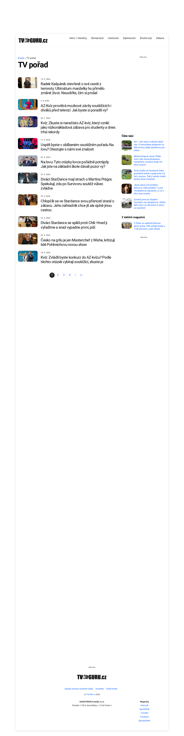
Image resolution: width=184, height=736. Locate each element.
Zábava (160, 38)
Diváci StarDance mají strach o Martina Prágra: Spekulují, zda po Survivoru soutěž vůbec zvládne (76, 183)
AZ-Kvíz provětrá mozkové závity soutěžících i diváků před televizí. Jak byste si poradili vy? (76, 108)
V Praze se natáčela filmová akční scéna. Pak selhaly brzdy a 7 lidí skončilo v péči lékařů (149, 226)
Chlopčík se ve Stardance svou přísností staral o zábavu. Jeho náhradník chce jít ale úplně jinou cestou (77, 205)
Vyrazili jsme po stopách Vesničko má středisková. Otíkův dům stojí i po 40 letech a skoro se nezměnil (149, 203)
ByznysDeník (144, 720)
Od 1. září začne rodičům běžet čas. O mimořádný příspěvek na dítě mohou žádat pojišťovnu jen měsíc (149, 146)
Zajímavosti (129, 38)
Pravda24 (144, 717)
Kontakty (100, 689)
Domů (21, 58)
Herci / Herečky (78, 38)
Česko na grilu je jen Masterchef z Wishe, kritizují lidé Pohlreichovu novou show (78, 242)
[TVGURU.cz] (33, 43)
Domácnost (97, 38)
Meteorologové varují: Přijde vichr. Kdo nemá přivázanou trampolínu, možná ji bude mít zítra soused (148, 160)
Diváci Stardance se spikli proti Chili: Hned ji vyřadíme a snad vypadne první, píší (74, 225)
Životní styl (146, 38)
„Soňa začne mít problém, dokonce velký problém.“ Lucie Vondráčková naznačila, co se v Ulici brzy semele (149, 189)
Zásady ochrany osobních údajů (79, 689)
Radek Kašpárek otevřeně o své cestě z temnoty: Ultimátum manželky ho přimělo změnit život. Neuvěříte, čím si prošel (72, 88)
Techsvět (144, 705)
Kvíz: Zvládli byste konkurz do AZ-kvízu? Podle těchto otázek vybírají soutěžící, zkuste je (76, 259)
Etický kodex (111, 689)
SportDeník (144, 709)
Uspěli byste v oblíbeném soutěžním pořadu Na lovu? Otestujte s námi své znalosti (77, 147)
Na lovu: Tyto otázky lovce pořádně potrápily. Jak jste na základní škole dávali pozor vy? (75, 164)
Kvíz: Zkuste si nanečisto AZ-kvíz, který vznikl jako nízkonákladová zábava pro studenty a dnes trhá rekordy (78, 127)
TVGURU (144, 713)
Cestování (113, 38)
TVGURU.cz (90, 694)
